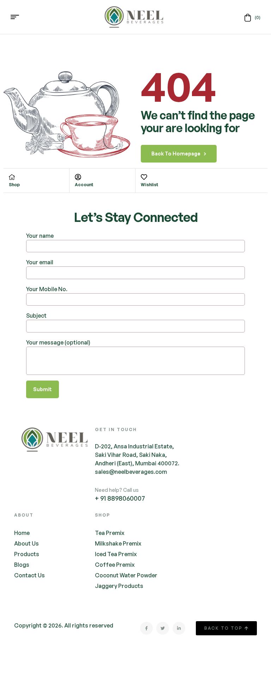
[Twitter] (162, 628)
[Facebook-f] (146, 628)
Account (84, 184)
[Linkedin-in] (179, 628)
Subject (36, 315)
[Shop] (12, 177)
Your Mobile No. (46, 289)
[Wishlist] (144, 177)
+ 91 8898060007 (120, 498)
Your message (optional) (58, 342)
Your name (40, 235)
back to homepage (175, 154)
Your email (39, 262)
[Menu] (17, 17)
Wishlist (149, 184)
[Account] (78, 177)
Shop (14, 184)
